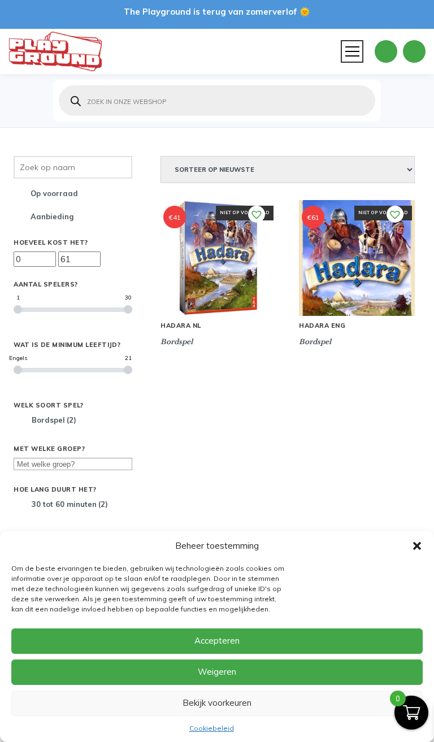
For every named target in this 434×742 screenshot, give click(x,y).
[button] (417, 546)
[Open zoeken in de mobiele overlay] (217, 101)
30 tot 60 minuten (70, 504)
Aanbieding (52, 216)
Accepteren (217, 640)
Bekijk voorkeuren (217, 702)
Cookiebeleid (211, 728)
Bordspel (54, 419)
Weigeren (217, 671)
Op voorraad (54, 193)
